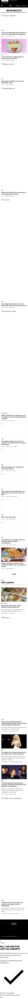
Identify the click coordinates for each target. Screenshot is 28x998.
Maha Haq (13, 613)
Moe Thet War (12, 196)
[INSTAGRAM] (12, 928)
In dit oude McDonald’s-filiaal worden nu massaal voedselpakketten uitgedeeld (13, 33)
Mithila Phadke (12, 470)
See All (2, 580)
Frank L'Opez (12, 36)
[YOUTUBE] (18, 928)
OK (1, 997)
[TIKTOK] (15, 928)
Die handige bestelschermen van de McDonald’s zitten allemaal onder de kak (13, 304)
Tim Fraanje (11, 60)
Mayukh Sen (11, 568)
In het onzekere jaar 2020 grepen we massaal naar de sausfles (12, 57)
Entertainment (4, 413)
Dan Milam (13, 794)
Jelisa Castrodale (13, 446)
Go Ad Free (4, 0)
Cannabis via (4, 603)
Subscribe (18, 5)
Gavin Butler (12, 307)
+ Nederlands (4, 2)
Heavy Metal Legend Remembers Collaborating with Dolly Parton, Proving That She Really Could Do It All (13, 723)
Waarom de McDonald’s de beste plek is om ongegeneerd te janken (13, 193)
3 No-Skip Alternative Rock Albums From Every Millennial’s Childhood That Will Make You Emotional (13, 784)
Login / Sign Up (13, 0)
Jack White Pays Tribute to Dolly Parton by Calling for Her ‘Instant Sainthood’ (13, 753)
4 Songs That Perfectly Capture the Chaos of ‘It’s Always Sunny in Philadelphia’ (12, 904)
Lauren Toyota (12, 519)
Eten (2, 54)
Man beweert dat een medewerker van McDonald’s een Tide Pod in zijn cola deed (13, 493)
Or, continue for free (4, 962)
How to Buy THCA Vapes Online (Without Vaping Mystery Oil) (11, 606)
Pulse (2, 30)
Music (2, 719)
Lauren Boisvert (14, 731)
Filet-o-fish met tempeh (8, 517)
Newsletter (24, 5)
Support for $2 (3, 960)
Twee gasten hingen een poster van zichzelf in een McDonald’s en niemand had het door (13, 443)
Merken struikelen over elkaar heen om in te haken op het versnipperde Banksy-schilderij (14, 417)
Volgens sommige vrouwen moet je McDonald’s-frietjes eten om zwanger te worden (13, 565)
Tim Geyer (11, 84)
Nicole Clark (12, 420)
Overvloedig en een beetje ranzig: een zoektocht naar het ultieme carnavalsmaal (13, 541)
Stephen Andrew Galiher (16, 761)
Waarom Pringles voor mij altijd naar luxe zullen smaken (12, 467)
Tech (2, 78)
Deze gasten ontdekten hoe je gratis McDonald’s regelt (12, 81)
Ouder (14, 574)
